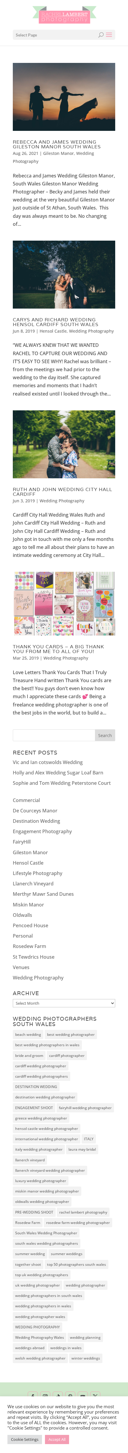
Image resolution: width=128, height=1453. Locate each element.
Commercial (26, 800)
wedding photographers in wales (43, 1306)
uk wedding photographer (37, 1285)
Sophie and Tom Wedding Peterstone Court (62, 783)
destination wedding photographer (45, 1097)
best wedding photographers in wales (47, 1044)
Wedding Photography (91, 331)
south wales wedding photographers (46, 1243)
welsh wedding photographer (40, 1358)
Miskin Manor (28, 904)
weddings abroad (29, 1347)
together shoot (28, 1264)
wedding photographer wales (40, 1316)
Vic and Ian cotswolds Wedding (48, 762)
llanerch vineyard (30, 1160)
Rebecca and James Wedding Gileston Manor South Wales (57, 144)
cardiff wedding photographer (40, 1065)
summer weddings (66, 1253)
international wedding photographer (46, 1138)
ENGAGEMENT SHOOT (34, 1107)
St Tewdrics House (33, 957)
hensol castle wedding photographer (46, 1128)
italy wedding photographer (39, 1149)
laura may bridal (82, 1149)
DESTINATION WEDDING (36, 1086)
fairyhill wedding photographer (85, 1107)
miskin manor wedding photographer (47, 1191)
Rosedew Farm (29, 946)
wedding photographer (85, 1285)
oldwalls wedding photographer (42, 1201)
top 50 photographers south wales (76, 1264)
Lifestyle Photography (37, 873)
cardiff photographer (67, 1055)
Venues (21, 967)
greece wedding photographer (41, 1118)
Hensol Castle (53, 331)
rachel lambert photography (83, 1212)
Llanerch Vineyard (33, 883)
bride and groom (29, 1055)
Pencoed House (30, 925)
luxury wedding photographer (40, 1180)
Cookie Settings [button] (24, 1439)
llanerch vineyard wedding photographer (50, 1170)
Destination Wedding (36, 821)
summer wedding (30, 1253)
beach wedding (28, 1034)
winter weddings (85, 1358)
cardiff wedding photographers (41, 1076)
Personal (23, 936)
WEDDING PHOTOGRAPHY (37, 1327)
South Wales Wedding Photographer (46, 1233)
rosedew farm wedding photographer (78, 1222)
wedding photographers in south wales (48, 1295)
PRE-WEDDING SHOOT (34, 1212)
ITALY (88, 1138)
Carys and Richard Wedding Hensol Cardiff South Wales (56, 322)
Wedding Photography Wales (39, 1337)
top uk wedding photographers (41, 1274)
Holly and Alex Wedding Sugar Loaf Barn (58, 772)
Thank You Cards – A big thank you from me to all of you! (58, 649)
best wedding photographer (71, 1034)
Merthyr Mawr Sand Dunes (43, 894)
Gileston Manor (58, 153)
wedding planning (85, 1337)
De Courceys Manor (35, 810)
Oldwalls (22, 915)
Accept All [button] (57, 1439)
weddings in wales (66, 1347)
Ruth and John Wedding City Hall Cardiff (62, 491)
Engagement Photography (42, 831)
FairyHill (22, 842)
